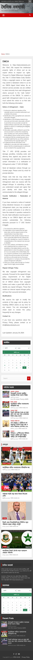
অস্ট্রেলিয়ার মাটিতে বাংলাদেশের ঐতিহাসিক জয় (20, 405)
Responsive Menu (30, 1)
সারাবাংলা (17, 391)
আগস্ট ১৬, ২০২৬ (14, 408)
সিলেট (16, 410)
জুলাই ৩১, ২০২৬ (14, 439)
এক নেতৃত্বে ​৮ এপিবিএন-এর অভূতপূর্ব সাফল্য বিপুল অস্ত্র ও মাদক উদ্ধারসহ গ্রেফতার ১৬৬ (19, 424)
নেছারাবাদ (12, 391)
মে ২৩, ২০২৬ (6, 526)
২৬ (16, 367)
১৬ (4, 365)
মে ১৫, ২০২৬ (5, 555)
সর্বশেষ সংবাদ (9, 387)
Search (28, 378)
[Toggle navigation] (3, 15)
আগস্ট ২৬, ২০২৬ (14, 397)
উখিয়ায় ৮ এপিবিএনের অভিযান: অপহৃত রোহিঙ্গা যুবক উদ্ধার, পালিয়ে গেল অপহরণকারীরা (20, 435)
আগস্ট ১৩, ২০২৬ (14, 418)
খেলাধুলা (15, 402)
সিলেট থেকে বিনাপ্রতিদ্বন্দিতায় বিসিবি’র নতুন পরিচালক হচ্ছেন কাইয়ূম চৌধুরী (15, 523)
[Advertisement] (16, 35)
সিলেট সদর (17, 421)
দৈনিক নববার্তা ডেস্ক (23, 408)
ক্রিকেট (12, 402)
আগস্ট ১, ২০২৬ (14, 428)
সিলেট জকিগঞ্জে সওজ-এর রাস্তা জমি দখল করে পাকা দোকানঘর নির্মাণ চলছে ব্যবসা (20, 414)
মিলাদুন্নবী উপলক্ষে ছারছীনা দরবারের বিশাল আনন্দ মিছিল (19, 394)
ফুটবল (9, 490)
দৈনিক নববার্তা (13, 7)
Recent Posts (8, 618)
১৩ (20, 362)
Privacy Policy (26, 657)
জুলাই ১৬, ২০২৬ (6, 498)
